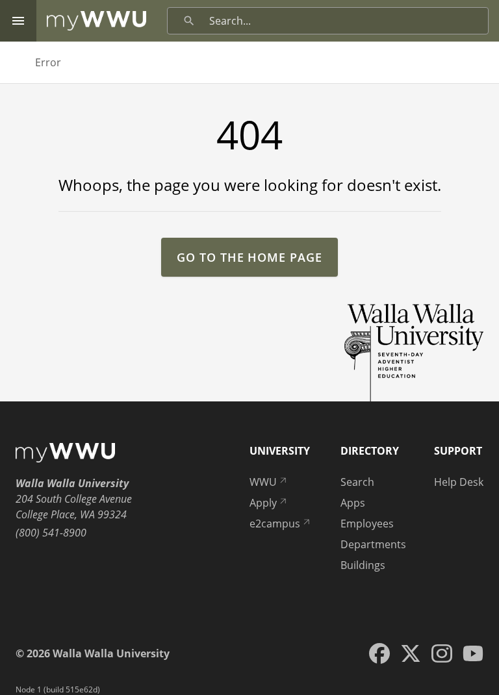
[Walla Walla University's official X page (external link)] (410, 653)
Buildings (362, 565)
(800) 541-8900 (51, 532)
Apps (352, 503)
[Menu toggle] (18, 21)
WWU (263, 482)
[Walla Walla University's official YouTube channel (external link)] (473, 653)
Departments (373, 544)
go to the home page (249, 257)
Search (357, 482)
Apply (263, 503)
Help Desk (458, 482)
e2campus (275, 523)
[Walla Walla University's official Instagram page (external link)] (441, 653)
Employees (367, 523)
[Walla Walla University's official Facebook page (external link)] (379, 653)
